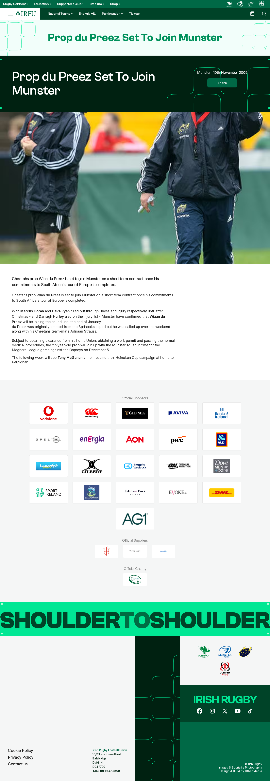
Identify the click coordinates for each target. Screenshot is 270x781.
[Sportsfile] (163, 551)
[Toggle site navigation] (8, 14)
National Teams (59, 13)
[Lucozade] (48, 466)
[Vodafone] (48, 413)
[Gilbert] (92, 466)
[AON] (135, 439)
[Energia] (92, 439)
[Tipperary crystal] (135, 551)
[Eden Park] (135, 492)
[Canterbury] (92, 413)
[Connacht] (229, 4)
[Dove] (221, 466)
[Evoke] (178, 492)
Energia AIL (87, 13)
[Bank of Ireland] (221, 413)
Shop (114, 4)
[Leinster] (240, 4)
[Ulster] (261, 4)
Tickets (134, 13)
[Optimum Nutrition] (178, 466)
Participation (111, 13)
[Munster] (250, 4)
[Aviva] (178, 413)
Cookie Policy (20, 750)
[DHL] (221, 492)
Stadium (96, 4)
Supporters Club (69, 4)
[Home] (26, 13)
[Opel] (48, 439)
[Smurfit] (135, 466)
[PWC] (178, 439)
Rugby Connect (14, 4)
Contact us (18, 764)
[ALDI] (221, 439)
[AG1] (135, 519)
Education (41, 4)
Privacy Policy (20, 757)
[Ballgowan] (92, 492)
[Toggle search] (264, 14)
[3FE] (106, 551)
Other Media (253, 771)
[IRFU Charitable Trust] (135, 579)
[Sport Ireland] (48, 492)
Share (222, 83)
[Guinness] (135, 413)
